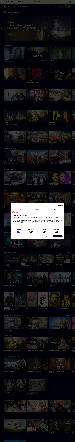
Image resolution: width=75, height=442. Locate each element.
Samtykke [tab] (20, 209)
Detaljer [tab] (37, 209)
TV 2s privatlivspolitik (43, 222)
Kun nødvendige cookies (45, 236)
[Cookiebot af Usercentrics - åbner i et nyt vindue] (57, 205)
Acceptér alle (58, 236)
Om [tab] (55, 209)
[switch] (31, 232)
